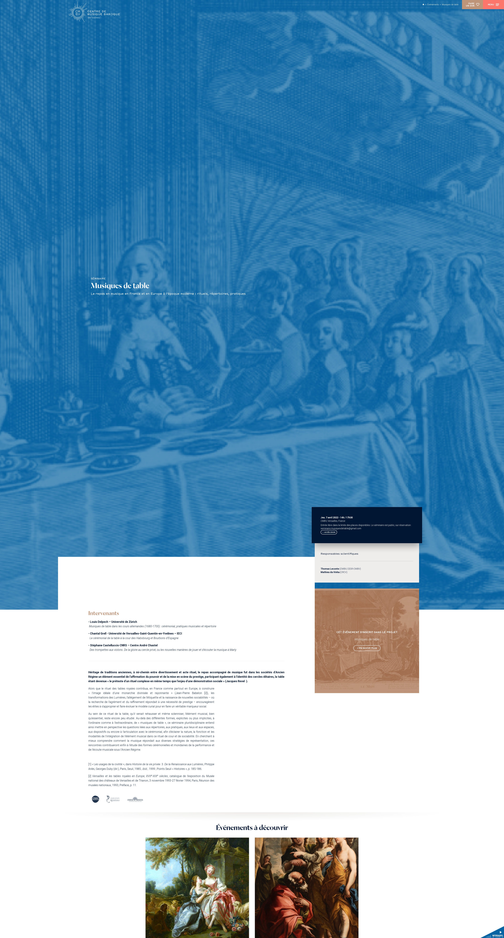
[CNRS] (95, 799)
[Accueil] (93, 12)
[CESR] (113, 799)
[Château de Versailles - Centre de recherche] (135, 799)
